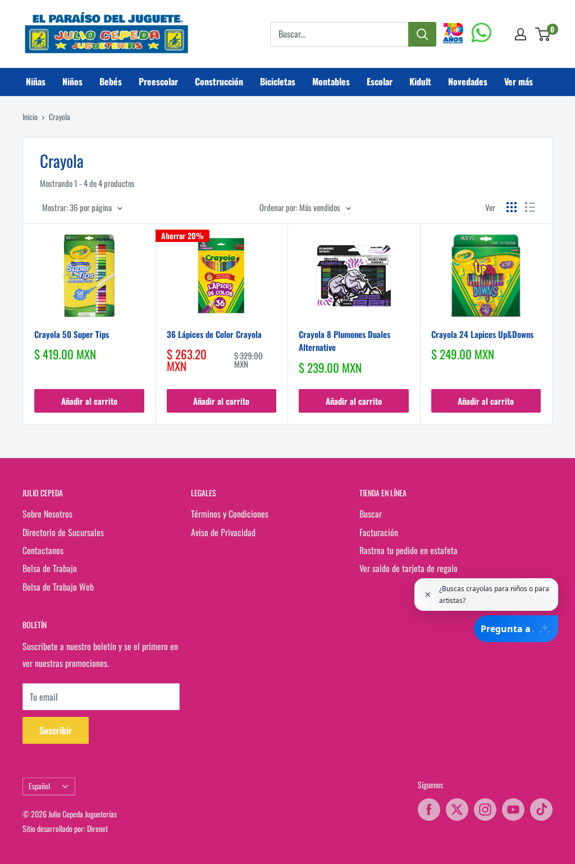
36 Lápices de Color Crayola (214, 334)
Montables (331, 81)
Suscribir (55, 730)
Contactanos (42, 550)
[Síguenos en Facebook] (429, 809)
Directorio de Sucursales (63, 532)
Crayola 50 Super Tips (71, 334)
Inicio (30, 116)
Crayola (59, 116)
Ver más (518, 81)
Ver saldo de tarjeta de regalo (408, 568)
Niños (72, 81)
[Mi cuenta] (520, 34)
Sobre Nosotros (47, 513)
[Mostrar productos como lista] (530, 207)
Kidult (420, 81)
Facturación (378, 532)
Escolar (380, 81)
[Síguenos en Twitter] (457, 809)
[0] (543, 34)
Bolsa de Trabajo (49, 568)
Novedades (467, 81)
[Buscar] (422, 34)
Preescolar (158, 81)
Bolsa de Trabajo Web (58, 586)
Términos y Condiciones (229, 513)
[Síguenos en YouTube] (513, 809)
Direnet (97, 828)
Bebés (110, 81)
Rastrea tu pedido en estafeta (408, 550)
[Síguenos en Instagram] (485, 809)
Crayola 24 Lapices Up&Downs (482, 334)
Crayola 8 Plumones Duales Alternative (344, 340)
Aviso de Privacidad (223, 532)
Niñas (35, 81)
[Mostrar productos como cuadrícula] (511, 207)
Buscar (370, 513)
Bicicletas (277, 81)
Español (39, 786)
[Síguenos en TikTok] (541, 809)
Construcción (219, 81)
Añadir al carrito (89, 401)
